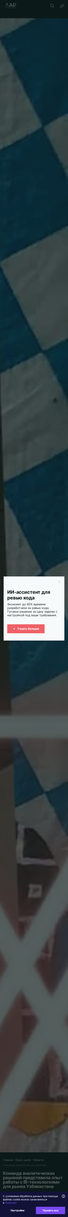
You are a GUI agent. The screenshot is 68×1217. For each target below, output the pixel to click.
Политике (11, 1202)
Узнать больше (28, 629)
